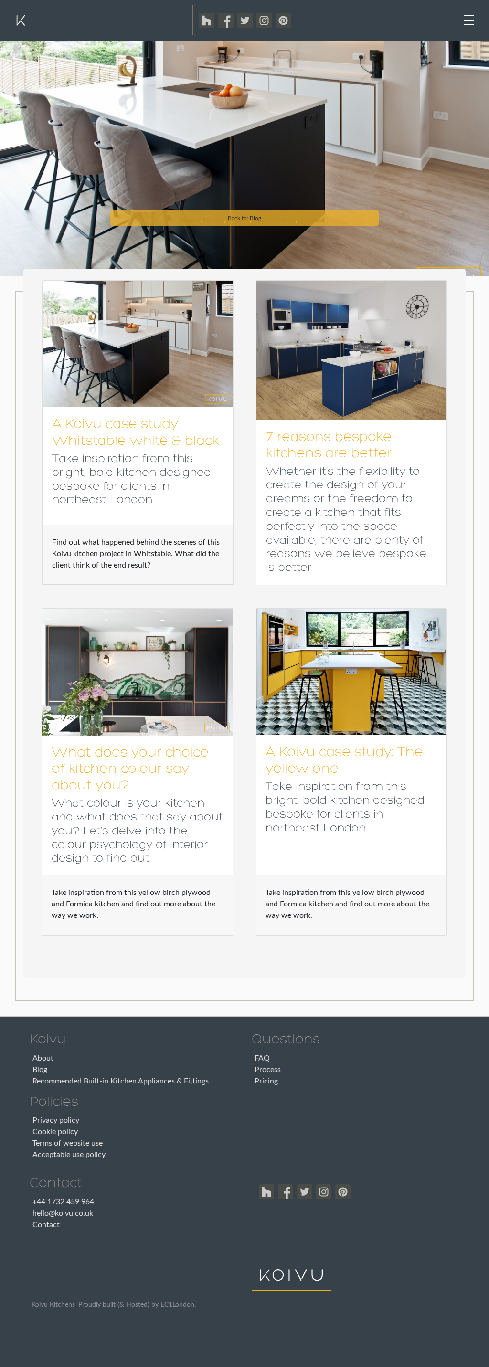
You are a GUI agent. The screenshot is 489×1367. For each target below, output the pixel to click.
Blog (39, 1069)
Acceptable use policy (69, 1154)
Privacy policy (55, 1120)
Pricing (266, 1081)
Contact (46, 1225)
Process (268, 1069)
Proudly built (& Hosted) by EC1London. (137, 1304)
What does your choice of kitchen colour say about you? (130, 769)
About (42, 1058)
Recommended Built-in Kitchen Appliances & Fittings (120, 1081)
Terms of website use (67, 1143)
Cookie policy (55, 1132)
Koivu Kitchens (53, 1304)
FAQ (262, 1058)
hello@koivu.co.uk (62, 1213)
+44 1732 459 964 (63, 1202)
